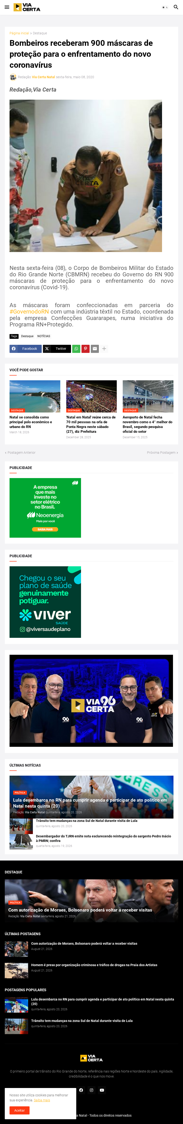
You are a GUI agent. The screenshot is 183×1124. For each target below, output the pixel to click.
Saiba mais (42, 1100)
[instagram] (91, 1090)
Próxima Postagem (161, 452)
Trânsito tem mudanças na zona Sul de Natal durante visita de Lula (86, 821)
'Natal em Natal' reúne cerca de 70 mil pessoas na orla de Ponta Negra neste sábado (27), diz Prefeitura (91, 424)
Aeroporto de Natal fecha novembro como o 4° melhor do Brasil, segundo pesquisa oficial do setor (147, 424)
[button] (6, 7)
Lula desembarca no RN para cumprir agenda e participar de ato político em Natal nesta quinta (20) (102, 1001)
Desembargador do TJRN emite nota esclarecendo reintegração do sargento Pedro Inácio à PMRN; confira (103, 838)
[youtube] (102, 1090)
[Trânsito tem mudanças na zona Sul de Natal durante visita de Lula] (21, 826)
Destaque (40, 33)
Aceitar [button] (19, 1110)
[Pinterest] (85, 349)
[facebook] (81, 1090)
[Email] (95, 349)
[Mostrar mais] (104, 349)
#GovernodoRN (29, 311)
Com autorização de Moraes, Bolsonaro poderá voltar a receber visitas (84, 943)
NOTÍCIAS (43, 336)
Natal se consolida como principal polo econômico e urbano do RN (31, 422)
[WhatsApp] (76, 349)
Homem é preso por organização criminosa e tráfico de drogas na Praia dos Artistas (94, 965)
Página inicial (19, 33)
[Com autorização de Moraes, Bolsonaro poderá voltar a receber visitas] (16, 949)
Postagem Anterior (22, 452)
